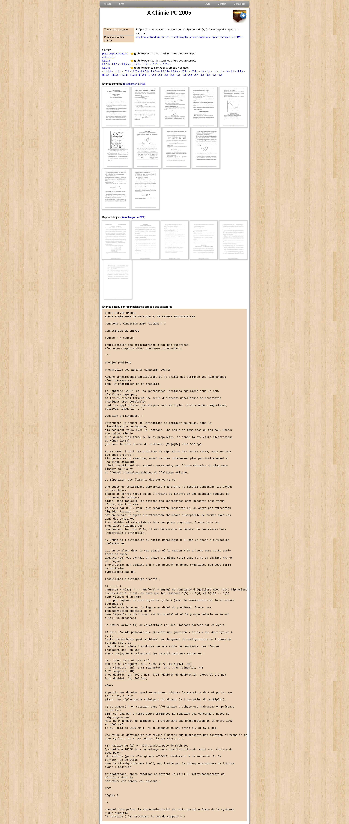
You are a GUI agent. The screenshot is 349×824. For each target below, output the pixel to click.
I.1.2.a (126, 64)
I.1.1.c (116, 64)
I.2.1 (126, 71)
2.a (154, 75)
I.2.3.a (155, 71)
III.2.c (133, 75)
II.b (208, 71)
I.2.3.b (165, 71)
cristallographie (180, 37)
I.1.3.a (106, 67)
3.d (220, 75)
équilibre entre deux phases (152, 37)
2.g (190, 75)
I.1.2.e (165, 64)
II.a (202, 71)
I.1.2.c (145, 64)
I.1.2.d (155, 64)
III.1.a (240, 71)
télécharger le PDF (134, 84)
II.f (232, 71)
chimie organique (200, 37)
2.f (184, 75)
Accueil (107, 4)
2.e (178, 75)
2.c (166, 75)
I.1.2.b (135, 64)
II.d (220, 71)
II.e (227, 71)
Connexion (239, 4)
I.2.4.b (184, 71)
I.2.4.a (174, 71)
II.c (214, 71)
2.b (160, 75)
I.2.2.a (135, 71)
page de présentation (114, 53)
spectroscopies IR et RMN (227, 37)
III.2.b (124, 75)
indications (108, 57)
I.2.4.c (194, 71)
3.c (214, 75)
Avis (207, 4)
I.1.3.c (117, 71)
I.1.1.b (106, 64)
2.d (172, 75)
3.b (208, 75)
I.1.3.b (108, 71)
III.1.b (105, 75)
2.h (196, 75)
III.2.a (115, 75)
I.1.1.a (106, 60)
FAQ (121, 4)
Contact (222, 4)
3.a (202, 75)
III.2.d (142, 75)
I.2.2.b (145, 71)
